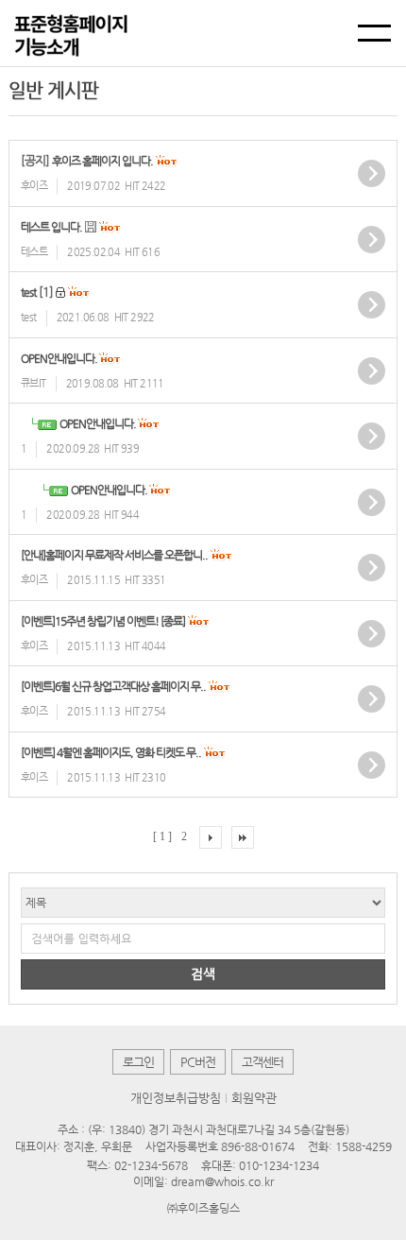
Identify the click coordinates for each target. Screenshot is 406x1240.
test (28, 292)
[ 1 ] (162, 836)
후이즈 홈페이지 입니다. (102, 160)
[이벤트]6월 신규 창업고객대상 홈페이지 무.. (113, 686)
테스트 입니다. (51, 226)
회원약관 (254, 1098)
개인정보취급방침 (175, 1098)
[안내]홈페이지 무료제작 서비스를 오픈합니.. (114, 554)
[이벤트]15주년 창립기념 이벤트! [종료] (103, 621)
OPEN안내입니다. (60, 358)
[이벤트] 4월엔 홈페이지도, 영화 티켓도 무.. (111, 752)
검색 (203, 973)
